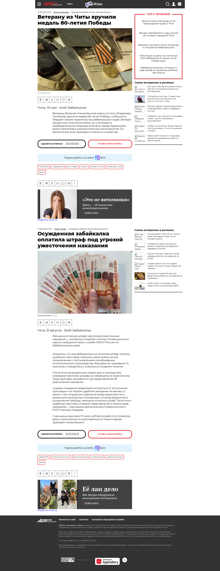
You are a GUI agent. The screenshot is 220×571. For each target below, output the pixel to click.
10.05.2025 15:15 (44, 12)
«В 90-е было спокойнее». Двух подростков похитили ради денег (163, 284)
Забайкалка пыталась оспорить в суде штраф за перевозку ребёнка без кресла (158, 70)
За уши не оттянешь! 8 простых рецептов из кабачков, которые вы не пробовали (164, 275)
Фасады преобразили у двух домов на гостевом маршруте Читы (158, 34)
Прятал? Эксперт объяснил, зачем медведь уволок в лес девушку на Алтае (163, 256)
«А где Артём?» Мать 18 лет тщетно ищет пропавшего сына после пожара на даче (163, 236)
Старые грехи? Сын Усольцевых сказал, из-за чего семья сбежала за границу (164, 265)
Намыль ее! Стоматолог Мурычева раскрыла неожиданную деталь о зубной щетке (163, 138)
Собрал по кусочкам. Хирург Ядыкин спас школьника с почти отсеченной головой (164, 128)
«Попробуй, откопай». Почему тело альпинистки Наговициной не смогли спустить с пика (163, 98)
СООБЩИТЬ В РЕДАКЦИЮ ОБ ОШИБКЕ (108, 520)
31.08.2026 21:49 (45, 229)
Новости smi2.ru (47, 220)
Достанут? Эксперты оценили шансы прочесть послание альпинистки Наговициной (164, 88)
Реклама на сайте (67, 520)
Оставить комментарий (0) (110, 144)
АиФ (55, 315)
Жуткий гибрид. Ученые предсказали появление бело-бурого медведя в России (164, 108)
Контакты (83, 520)
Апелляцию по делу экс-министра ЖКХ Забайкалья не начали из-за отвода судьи (158, 58)
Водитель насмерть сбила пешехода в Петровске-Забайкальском (158, 46)
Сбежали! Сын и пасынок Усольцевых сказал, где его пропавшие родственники (164, 118)
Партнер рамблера (85, 560)
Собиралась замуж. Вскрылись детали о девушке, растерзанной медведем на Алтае (162, 246)
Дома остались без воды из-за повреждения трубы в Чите (158, 22)
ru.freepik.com (44, 93)
